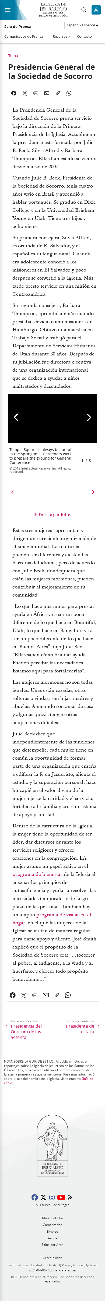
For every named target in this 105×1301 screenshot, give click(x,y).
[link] (12, 995)
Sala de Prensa (17, 27)
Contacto (84, 36)
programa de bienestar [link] (37, 874)
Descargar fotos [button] (55, 514)
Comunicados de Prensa (23, 36)
